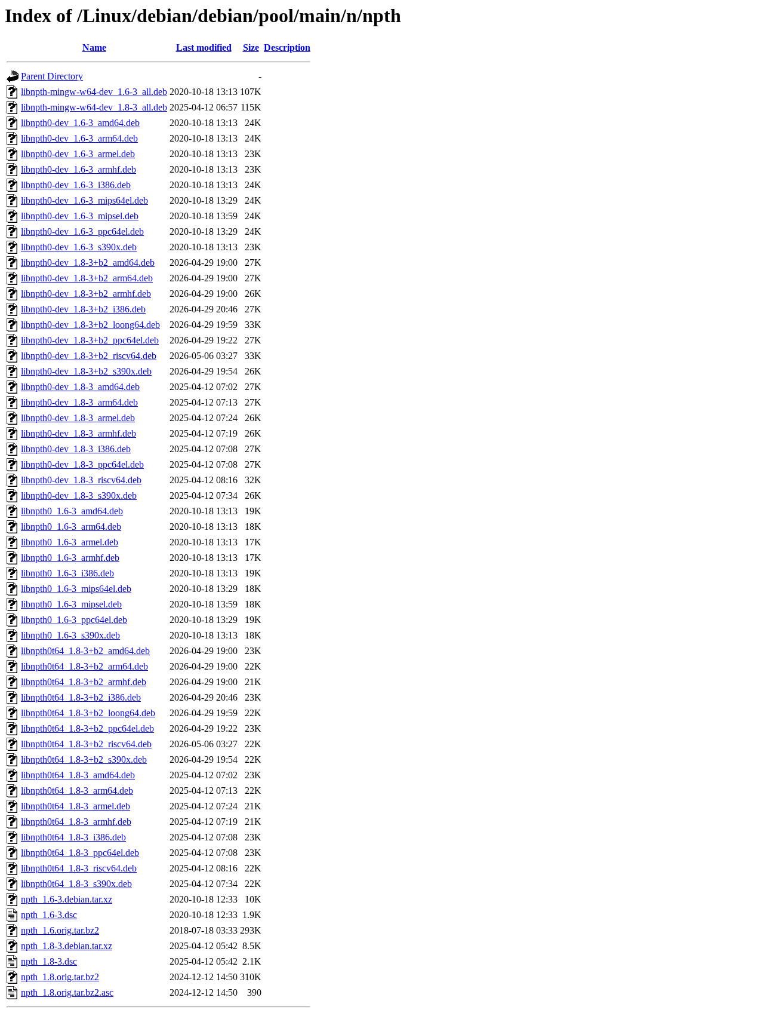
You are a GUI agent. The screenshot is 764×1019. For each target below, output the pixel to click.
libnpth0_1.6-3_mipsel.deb (71, 604)
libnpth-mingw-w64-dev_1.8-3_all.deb (94, 107)
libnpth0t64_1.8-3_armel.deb (75, 806)
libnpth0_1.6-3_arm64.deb (71, 526)
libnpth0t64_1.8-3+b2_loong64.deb (88, 713)
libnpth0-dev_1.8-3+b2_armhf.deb (86, 293)
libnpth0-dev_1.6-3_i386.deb (76, 185)
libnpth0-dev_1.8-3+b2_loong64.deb (90, 325)
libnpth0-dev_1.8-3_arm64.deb (79, 402)
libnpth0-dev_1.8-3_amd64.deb (80, 387)
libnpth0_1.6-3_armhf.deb (70, 558)
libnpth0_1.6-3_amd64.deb (72, 511)
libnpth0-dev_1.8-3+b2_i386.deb (83, 309)
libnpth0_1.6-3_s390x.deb (70, 635)
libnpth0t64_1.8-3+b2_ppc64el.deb (87, 728)
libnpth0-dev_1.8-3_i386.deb (76, 449)
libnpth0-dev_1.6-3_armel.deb (78, 154)
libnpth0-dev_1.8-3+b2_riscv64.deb (88, 356)
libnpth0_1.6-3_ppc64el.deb (74, 620)
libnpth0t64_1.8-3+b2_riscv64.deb (86, 744)
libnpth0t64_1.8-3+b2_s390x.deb (84, 759)
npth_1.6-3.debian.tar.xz (66, 899)
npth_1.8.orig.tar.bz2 (60, 977)
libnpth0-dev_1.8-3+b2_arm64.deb (87, 278)
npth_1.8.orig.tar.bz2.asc (67, 992)
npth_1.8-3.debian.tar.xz (66, 946)
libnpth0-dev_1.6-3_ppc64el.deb (82, 231)
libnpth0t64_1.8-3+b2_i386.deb (81, 697)
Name (94, 47)
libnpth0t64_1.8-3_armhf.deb (76, 822)
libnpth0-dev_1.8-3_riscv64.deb (81, 480)
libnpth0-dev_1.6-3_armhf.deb (78, 169)
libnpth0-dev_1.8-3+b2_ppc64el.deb (90, 340)
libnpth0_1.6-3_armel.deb (69, 542)
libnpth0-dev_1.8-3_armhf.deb (78, 433)
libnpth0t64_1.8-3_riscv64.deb (79, 868)
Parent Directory (52, 76)
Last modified (204, 47)
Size (251, 47)
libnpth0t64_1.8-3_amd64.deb (78, 775)
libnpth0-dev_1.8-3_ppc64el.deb (82, 464)
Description (287, 47)
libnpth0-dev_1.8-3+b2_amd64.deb (88, 262)
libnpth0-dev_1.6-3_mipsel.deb (79, 216)
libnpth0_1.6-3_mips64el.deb (76, 589)
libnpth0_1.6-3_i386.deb (67, 573)
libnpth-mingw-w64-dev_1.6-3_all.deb (94, 92)
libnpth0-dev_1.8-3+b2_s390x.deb (86, 371)
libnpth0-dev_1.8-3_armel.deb (78, 418)
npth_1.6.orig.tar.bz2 (60, 930)
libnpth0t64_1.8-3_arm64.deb (77, 790)
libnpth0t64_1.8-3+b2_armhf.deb (83, 682)
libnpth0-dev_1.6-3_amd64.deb (80, 123)
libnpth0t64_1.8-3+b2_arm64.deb (84, 666)
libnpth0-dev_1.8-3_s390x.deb (79, 495)
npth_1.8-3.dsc (49, 961)
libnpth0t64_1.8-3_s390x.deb (76, 884)
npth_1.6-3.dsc (49, 915)
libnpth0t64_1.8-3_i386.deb (73, 837)
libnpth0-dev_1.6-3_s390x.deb (79, 247)
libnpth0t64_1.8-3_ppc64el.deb (80, 853)
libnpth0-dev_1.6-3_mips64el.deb (84, 200)
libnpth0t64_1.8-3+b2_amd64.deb (85, 651)
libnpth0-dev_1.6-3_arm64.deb (79, 138)
